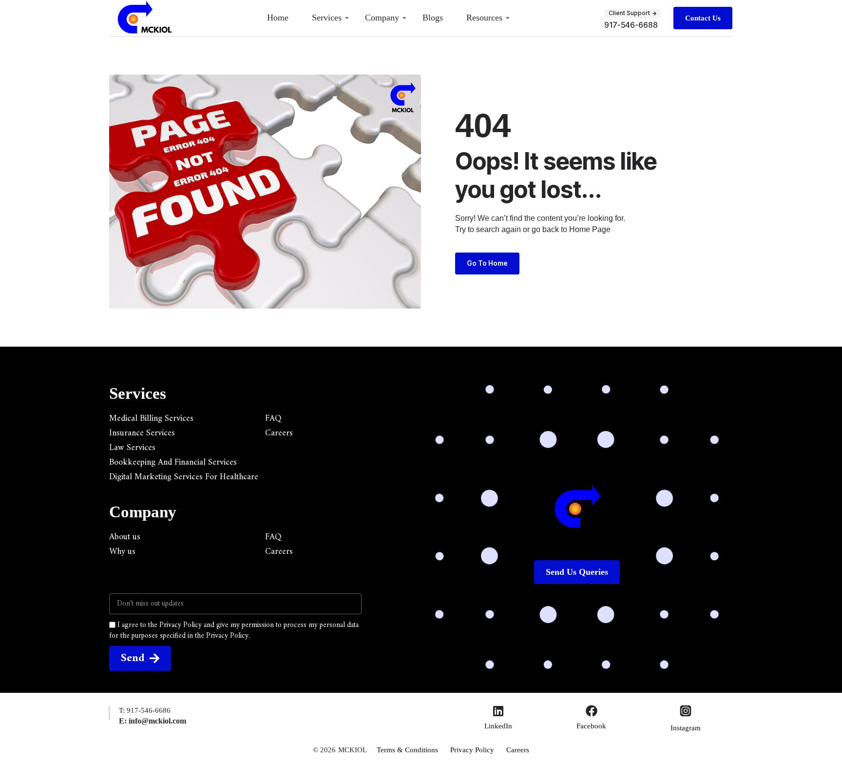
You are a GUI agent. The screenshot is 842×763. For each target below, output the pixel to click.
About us (124, 537)
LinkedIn (498, 726)
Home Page (590, 229)
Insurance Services (142, 433)
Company (382, 17)
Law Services (132, 448)
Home (277, 17)
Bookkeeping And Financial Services (173, 462)
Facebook (591, 726)
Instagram (685, 728)
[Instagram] (685, 712)
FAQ (273, 418)
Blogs (432, 17)
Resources (484, 17)
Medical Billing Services (151, 418)
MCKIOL (352, 750)
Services (327, 17)
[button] (632, 13)
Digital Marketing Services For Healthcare (183, 477)
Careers (279, 433)
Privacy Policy (472, 750)
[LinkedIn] (498, 711)
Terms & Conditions (407, 750)
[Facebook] (591, 711)
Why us (122, 552)
